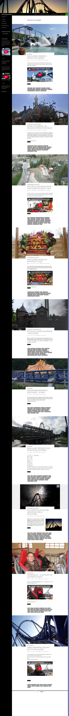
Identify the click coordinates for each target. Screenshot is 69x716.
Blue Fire (29, 534)
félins (39, 410)
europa (48, 609)
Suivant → (42, 691)
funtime (29, 478)
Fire (51, 609)
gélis (37, 148)
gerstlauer (30, 222)
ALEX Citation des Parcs (7, 14)
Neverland (34, 478)
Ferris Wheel (47, 221)
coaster (34, 147)
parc (29, 353)
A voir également (5, 38)
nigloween (39, 149)
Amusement (36, 608)
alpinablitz (33, 348)
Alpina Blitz (33, 217)
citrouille (44, 534)
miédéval (41, 352)
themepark (37, 90)
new (38, 478)
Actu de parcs (41, 14)
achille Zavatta (37, 407)
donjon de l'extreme (31, 351)
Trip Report (36, 14)
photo (32, 479)
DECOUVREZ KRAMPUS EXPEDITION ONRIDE (37, 57)
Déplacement (30, 221)
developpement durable (42, 147)
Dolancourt (36, 221)
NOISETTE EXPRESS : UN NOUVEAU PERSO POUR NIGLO (39, 127)
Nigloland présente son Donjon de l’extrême (38, 449)
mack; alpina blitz (37, 411)
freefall (29, 352)
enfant (29, 148)
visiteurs (41, 539)
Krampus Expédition (31, 89)
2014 (28, 608)
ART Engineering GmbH (40, 217)
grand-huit (30, 294)
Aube (43, 348)
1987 (28, 407)
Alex (39, 190)
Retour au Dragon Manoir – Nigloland (39, 332)
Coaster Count (62, 14)
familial (33, 148)
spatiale (33, 539)
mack (38, 352)
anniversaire (48, 407)
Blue (29, 609)
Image (29, 263)
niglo (49, 222)
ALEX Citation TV (47, 14)
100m (29, 348)
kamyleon (46, 410)
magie (42, 411)
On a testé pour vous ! (54, 14)
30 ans (32, 407)
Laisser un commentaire (46, 190)
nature (29, 149)
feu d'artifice (47, 535)
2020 (28, 217)
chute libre (38, 477)
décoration (30, 535)
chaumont (39, 534)
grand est (41, 148)
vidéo (29, 687)
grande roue (40, 222)
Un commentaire (41, 516)
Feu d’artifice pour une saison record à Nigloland (38, 512)
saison (29, 539)
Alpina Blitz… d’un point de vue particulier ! (39, 576)
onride (46, 610)
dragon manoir (39, 351)
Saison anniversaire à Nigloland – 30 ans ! (37, 391)
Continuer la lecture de (31, 140)
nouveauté (47, 478)
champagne (30, 147)
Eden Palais (49, 147)
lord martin (30, 411)
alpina (32, 608)
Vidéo (29, 190)
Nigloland (50, 89)
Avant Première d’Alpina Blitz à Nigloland (38, 648)
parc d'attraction (31, 90)
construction (47, 220)
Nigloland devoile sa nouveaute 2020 (37, 260)
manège (45, 222)
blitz (29, 477)
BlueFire (45, 684)
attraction (47, 217)
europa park (42, 221)
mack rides (38, 89)
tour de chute (42, 353)
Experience (41, 535)
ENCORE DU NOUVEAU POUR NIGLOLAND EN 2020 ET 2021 (39, 187)
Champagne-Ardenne (31, 220)
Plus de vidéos (4, 91)
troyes (46, 479)
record (32, 353)
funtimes (33, 352)
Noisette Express (45, 149)
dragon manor (45, 351)
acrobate (42, 407)
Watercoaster (43, 90)
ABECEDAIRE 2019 (30, 184)
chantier (37, 220)
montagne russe (44, 89)
